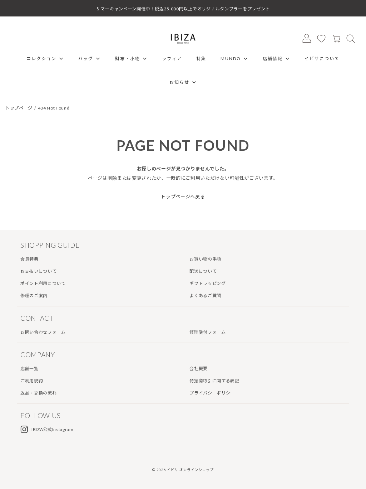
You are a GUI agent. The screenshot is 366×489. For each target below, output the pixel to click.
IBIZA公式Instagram (52, 429)
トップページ (19, 108)
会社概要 (198, 368)
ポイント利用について (43, 283)
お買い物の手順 (205, 259)
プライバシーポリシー (212, 393)
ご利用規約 (31, 380)
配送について (203, 271)
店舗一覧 (29, 368)
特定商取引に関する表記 (214, 380)
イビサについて (322, 58)
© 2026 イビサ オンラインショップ (182, 470)
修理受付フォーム (207, 332)
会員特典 (29, 259)
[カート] (336, 38)
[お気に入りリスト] (321, 38)
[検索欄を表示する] (350, 38)
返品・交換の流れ (38, 393)
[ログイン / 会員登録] (306, 38)
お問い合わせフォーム (43, 332)
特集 (201, 58)
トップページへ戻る (183, 196)
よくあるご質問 (205, 295)
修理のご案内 (34, 295)
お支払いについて (38, 271)
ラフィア (172, 58)
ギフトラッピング (207, 283)
